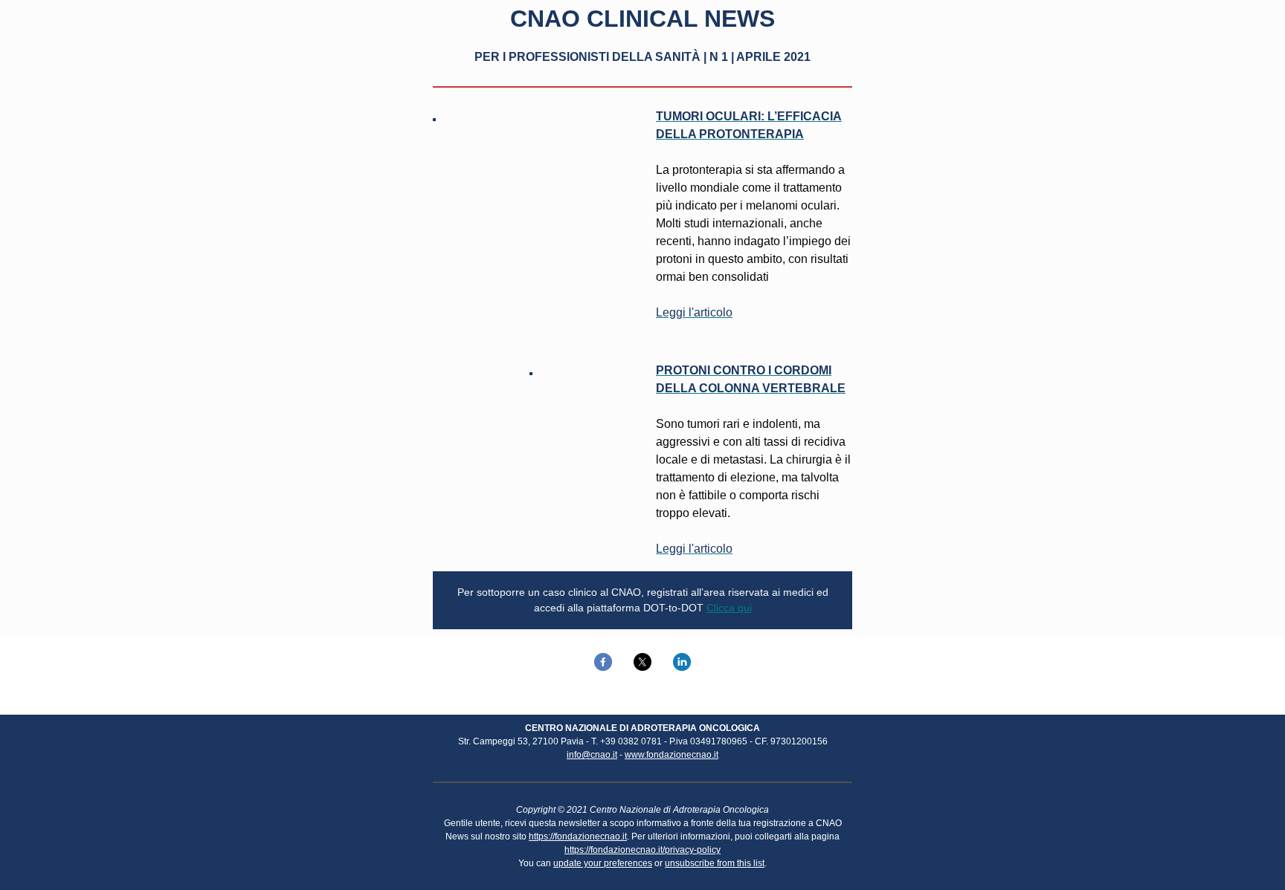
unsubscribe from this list (714, 863)
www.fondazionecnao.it (671, 755)
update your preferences (602, 863)
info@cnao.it (592, 755)
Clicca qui (729, 608)
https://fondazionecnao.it (578, 836)
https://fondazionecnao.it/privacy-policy (642, 850)
